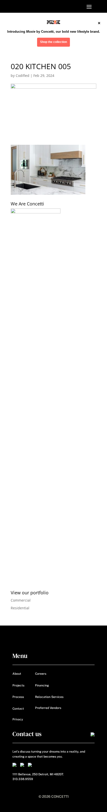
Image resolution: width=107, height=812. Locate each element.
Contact (18, 708)
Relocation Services (49, 697)
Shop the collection (53, 42)
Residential (20, 608)
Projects (18, 685)
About (16, 673)
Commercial (21, 600)
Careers (40, 673)
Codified (22, 75)
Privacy (17, 719)
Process (18, 697)
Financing (42, 685)
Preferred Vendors (48, 708)
